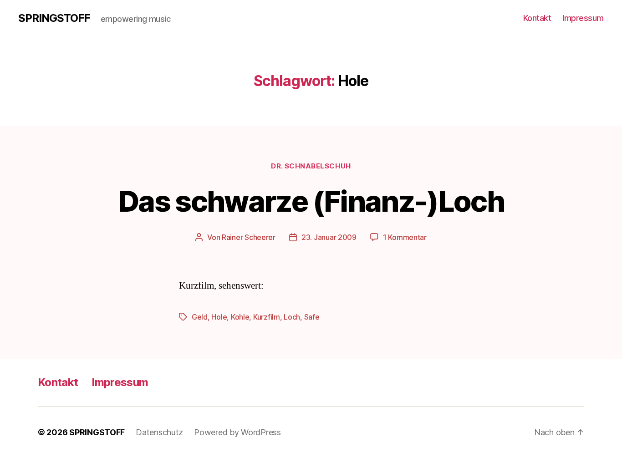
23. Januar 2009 (329, 237)
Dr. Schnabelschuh (311, 166)
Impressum (583, 18)
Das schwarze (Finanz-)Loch (311, 201)
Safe (312, 316)
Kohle (240, 316)
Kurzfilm (266, 316)
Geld (200, 316)
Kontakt (537, 18)
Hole (219, 316)
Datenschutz (159, 432)
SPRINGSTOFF (54, 18)
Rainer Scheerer (248, 237)
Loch (292, 316)
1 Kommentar (405, 237)
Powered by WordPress (237, 432)
